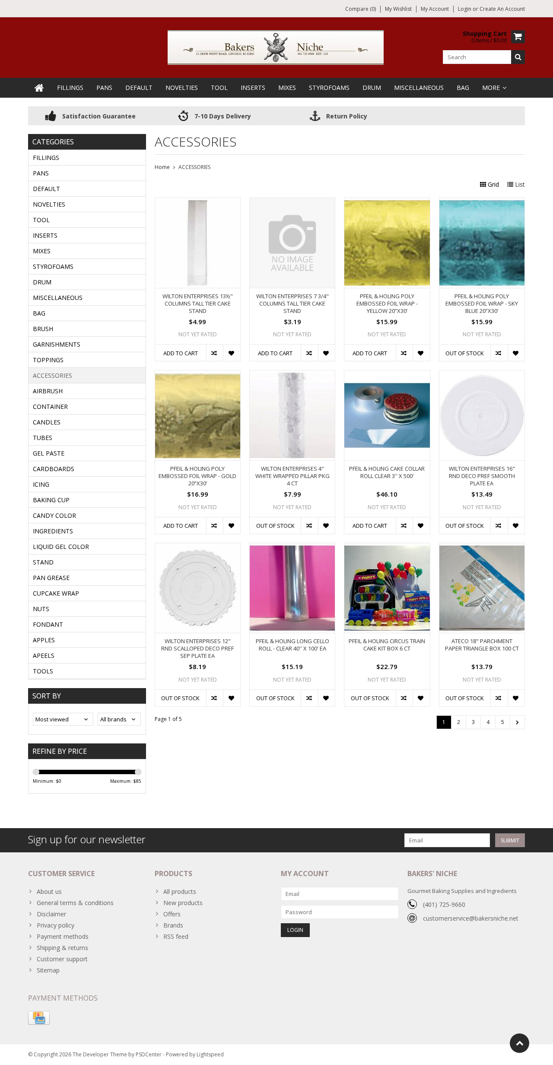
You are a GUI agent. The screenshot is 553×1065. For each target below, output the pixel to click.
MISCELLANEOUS (419, 87)
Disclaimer (51, 914)
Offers (172, 914)
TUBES (42, 438)
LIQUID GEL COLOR (61, 546)
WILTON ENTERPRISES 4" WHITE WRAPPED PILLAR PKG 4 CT (292, 476)
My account (435, 9)
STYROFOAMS (329, 87)
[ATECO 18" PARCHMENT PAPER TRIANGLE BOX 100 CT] (481, 548)
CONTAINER (50, 406)
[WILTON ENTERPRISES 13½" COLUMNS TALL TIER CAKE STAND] (197, 202)
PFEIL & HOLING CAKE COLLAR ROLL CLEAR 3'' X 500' (387, 472)
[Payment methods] (39, 1018)
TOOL (219, 87)
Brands (173, 925)
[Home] (39, 87)
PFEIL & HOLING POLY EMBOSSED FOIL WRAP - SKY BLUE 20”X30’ (481, 304)
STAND (43, 562)
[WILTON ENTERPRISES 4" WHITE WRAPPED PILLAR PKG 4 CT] (292, 375)
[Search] (518, 57)
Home (162, 167)
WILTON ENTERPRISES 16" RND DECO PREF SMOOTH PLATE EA (482, 476)
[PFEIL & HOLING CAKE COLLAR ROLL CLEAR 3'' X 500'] (386, 375)
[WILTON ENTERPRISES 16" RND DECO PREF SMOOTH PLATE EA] (481, 375)
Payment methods (63, 936)
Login (465, 9)
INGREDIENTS (53, 531)
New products (183, 903)
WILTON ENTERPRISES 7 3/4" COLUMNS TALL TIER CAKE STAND (292, 304)
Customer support (62, 959)
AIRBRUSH (48, 391)
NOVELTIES (181, 87)
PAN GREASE (51, 578)
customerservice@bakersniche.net (470, 918)
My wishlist (398, 9)
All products (179, 891)
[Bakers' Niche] (276, 47)
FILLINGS (70, 87)
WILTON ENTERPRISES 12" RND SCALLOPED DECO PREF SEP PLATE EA (197, 649)
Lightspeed (210, 1054)
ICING (41, 484)
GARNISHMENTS (56, 344)
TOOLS (43, 671)
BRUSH (43, 329)
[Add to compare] (214, 352)
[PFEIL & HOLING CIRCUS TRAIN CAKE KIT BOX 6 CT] (386, 548)
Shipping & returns (62, 948)
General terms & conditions (75, 903)
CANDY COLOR (54, 515)
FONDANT (48, 624)
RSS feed (175, 936)
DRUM (371, 87)
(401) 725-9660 (444, 904)
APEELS (43, 655)
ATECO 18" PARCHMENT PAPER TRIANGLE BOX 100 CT (482, 645)
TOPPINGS (48, 360)
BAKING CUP (51, 500)
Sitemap (48, 970)
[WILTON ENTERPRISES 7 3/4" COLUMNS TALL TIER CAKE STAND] (292, 202)
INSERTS (253, 87)
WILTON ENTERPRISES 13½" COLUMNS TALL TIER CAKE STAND (197, 304)
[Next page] (517, 722)
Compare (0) (360, 9)
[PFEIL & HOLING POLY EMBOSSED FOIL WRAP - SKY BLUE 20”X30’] (481, 202)
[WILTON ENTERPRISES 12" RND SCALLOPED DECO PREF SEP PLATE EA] (197, 548)
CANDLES (46, 422)
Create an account (502, 9)
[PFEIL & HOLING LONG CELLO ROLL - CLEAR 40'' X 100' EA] (292, 548)
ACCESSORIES (52, 375)
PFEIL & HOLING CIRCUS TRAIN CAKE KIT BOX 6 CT (387, 645)
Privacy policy (55, 925)
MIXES (287, 87)
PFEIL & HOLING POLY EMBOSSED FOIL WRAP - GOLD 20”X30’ (197, 476)
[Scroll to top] (519, 1043)
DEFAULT (139, 87)
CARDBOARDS (53, 469)
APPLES (44, 640)
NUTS (41, 609)
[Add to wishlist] (231, 352)
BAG (463, 87)
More (491, 87)
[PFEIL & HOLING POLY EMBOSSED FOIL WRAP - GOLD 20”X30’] (197, 375)
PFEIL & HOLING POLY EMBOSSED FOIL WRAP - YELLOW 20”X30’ (387, 304)
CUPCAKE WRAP (56, 593)
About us (49, 891)
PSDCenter (149, 1054)
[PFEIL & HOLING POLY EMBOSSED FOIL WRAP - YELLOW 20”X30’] (386, 202)
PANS (104, 87)
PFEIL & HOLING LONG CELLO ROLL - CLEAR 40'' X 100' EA (292, 645)
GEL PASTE (48, 453)
